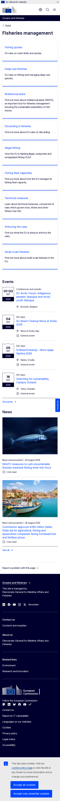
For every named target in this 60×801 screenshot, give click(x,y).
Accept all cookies (24, 784)
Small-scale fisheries (17, 251)
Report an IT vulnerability (15, 715)
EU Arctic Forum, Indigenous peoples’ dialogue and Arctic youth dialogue (33, 297)
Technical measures (16, 198)
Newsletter (34, 604)
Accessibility (8, 745)
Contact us (8, 709)
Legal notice (8, 739)
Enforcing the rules (16, 226)
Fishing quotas (13, 47)
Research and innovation (15, 671)
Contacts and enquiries (14, 625)
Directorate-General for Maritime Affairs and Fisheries (25, 642)
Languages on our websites (16, 721)
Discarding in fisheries (18, 126)
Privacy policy (9, 733)
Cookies (6, 727)
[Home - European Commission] (9, 9)
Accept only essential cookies (31, 793)
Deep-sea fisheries (16, 68)
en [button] (40, 9)
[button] (20, 568)
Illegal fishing (12, 147)
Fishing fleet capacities (18, 172)
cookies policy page (22, 767)
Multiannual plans (15, 94)
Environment (9, 665)
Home (8, 25)
